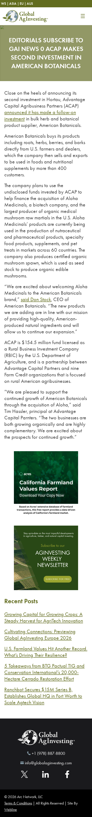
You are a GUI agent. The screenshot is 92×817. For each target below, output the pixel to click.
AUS (30, 4)
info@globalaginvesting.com (48, 763)
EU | (23, 4)
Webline (10, 809)
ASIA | (14, 4)
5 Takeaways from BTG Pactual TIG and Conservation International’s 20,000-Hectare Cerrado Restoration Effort (44, 672)
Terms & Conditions (18, 803)
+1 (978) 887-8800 (48, 753)
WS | (5, 4)
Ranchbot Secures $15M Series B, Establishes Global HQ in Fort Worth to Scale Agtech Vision (43, 695)
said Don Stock (36, 299)
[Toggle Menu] (83, 16)
